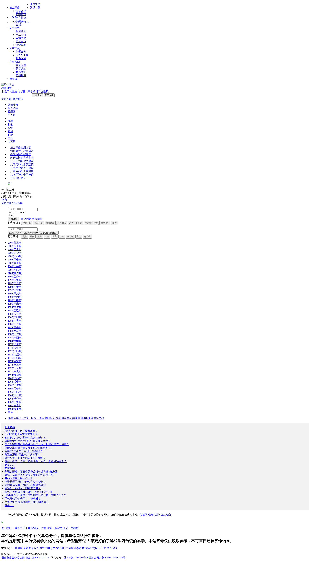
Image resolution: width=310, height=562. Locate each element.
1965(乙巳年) (15, 391)
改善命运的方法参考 (22, 157)
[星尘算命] (7, 84)
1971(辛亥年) (15, 371)
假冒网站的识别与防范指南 (155, 514)
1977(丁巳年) (15, 351)
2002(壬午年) (15, 266)
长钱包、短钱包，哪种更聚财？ (23, 488)
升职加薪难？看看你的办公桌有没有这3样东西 (31, 471)
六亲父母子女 (91, 223)
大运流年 (105, 223)
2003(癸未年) (15, 263)
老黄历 (12, 141)
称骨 (39, 236)
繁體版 (13, 78)
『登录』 (14, 17)
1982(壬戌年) (15, 334)
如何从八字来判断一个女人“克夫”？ (25, 437)
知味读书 (50, 548)
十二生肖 (21, 34)
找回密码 (17, 203)
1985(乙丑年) (15, 324)
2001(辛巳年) (15, 269)
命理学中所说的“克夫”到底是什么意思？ (28, 441)
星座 (10, 138)
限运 (114, 223)
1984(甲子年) (15, 327)
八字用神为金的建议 (22, 174)
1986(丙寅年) (15, 320)
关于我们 (21, 68)
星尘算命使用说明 (20, 147)
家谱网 (60, 548)
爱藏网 (27, 548)
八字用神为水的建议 (22, 161)
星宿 (32, 236)
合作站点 (14, 48)
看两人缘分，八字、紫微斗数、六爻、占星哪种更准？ (36, 461)
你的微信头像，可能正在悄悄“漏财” (25, 485)
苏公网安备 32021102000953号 (108, 557)
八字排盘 (21, 17)
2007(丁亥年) (15, 249)
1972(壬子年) (15, 368)
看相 (10, 131)
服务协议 (33, 528)
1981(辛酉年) (15, 337)
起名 (10, 124)
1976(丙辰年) (15, 354)
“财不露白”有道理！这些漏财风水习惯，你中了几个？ (35, 495)
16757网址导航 (73, 548)
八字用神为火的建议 (22, 168)
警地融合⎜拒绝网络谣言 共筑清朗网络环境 (69, 418)
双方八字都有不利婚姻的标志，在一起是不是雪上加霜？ (37, 444)
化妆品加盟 (38, 548)
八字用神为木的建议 (22, 164)
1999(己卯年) (15, 276)
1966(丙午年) (15, 388)
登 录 (4, 199)
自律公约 (99, 418)
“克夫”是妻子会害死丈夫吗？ (21, 434)
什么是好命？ (18, 178)
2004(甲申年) (15, 259)
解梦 (10, 134)
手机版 (75, 528)
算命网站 (21, 58)
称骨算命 (21, 31)
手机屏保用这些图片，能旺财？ (23, 498)
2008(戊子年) (15, 246)
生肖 (62, 236)
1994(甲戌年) (15, 293)
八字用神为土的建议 (22, 171)
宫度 (79, 236)
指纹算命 (21, 44)
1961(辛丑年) (15, 405)
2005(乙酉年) (15, 256)
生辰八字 (21, 11)
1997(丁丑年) (15, 283)
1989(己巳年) (15, 310)
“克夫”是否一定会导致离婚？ (21, 430)
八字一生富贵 (75, 223)
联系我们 (21, 72)
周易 (10, 121)
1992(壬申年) (15, 300)
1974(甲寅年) (15, 361)
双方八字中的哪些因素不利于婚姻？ (25, 458)
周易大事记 (61, 528)
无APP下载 (22, 55)
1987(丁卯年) (15, 317)
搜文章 (37, 95)
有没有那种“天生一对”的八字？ (22, 454)
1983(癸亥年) (15, 330)
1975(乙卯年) (15, 358)
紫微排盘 (21, 14)
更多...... (12, 412)
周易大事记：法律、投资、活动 (26, 418)
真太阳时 (37, 218)
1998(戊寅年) (15, 280)
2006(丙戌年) (15, 252)
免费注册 (6, 203)
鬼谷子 (87, 236)
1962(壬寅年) (15, 402)
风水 (10, 128)
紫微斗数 (35, 7)
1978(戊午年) (15, 347)
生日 (47, 236)
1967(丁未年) (15, 385)
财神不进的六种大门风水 (19, 478)
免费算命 (35, 4)
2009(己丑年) (15, 242)
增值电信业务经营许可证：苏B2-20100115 (25, 557)
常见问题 (21, 65)
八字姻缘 (61, 223)
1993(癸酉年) (15, 297)
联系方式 (20, 528)
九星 (25, 236)
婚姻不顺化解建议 (20, 154)
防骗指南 (21, 75)
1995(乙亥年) (15, 290)
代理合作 (21, 51)
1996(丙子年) (15, 286)
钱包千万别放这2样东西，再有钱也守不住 (28, 491)
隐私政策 (46, 528)
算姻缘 (12, 111)
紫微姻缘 (50, 223)
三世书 (70, 236)
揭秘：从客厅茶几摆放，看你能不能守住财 (29, 475)
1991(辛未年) (15, 303)
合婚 (18, 24)
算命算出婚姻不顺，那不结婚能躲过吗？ (28, 447)
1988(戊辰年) (15, 313)
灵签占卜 (21, 41)
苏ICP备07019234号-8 (76, 557)
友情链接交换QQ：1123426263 (99, 548)
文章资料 (14, 27)
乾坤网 (19, 548)
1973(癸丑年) (15, 364)
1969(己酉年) (15, 378)
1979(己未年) (15, 344)
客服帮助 (14, 61)
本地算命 (21, 38)
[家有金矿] (2, 522)
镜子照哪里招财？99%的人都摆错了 (25, 481)
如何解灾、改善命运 (22, 151)
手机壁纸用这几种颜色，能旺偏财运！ (26, 502)
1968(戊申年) (15, 381)
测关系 (20, 21)
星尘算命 (14, 7)
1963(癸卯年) (15, 398)
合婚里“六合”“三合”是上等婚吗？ (24, 451)
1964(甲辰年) (15, 395)
